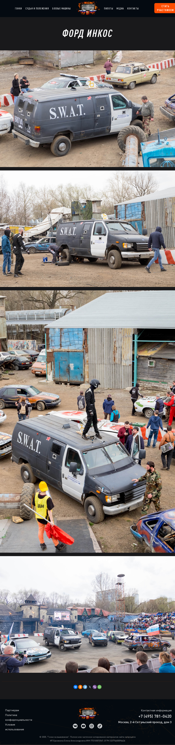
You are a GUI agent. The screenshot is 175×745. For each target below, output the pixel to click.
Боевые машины (61, 8)
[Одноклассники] (80, 687)
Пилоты (108, 8)
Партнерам (8, 710)
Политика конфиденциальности (8, 717)
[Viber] (95, 687)
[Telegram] (85, 687)
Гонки (18, 8)
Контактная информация (156, 710)
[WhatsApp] (99, 687)
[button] (18, 8)
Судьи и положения (37, 8)
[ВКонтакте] (75, 687)
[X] (90, 687)
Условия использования (8, 727)
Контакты (133, 8)
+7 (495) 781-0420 (155, 716)
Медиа (120, 8)
